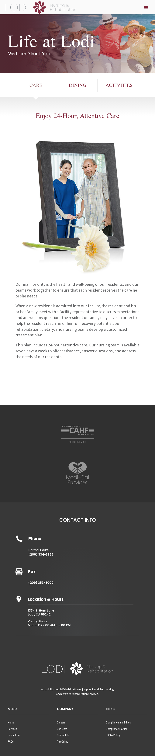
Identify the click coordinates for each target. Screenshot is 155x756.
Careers (61, 722)
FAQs (11, 741)
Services (12, 729)
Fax (32, 572)
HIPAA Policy (113, 735)
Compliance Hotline (116, 729)
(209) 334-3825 (40, 554)
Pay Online (62, 741)
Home (11, 722)
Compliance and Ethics (118, 722)
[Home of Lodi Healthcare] (41, 7)
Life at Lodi (14, 735)
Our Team (62, 729)
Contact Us (63, 735)
